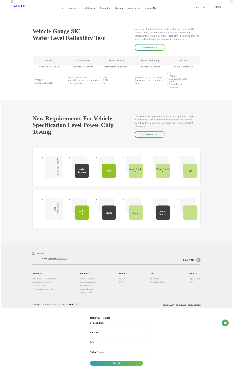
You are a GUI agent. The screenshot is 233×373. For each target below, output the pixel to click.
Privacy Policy (168, 304)
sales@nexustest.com (57, 258)
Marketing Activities (157, 282)
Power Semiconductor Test (42, 289)
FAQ (121, 282)
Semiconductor (123, 15)
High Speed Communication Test (44, 278)
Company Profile (194, 278)
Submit (116, 363)
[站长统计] (74, 304)
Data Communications (101, 15)
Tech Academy (155, 278)
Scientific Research (144, 15)
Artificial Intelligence (76, 15)
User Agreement (194, 304)
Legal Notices (181, 304)
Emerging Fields (165, 15)
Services (122, 278)
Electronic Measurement (41, 282)
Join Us (191, 282)
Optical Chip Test (38, 285)
